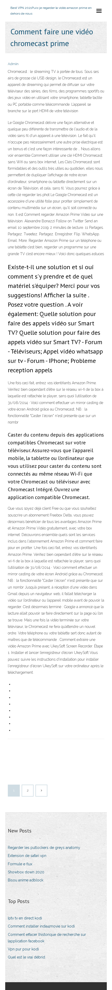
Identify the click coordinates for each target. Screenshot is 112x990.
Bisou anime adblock (25, 880)
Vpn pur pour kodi (23, 949)
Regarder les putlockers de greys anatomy (44, 848)
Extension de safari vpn (27, 856)
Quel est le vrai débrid (26, 957)
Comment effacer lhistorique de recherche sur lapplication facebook (47, 937)
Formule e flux (20, 864)
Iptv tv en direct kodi (25, 918)
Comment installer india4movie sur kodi (41, 926)
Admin (13, 64)
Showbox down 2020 (26, 872)
